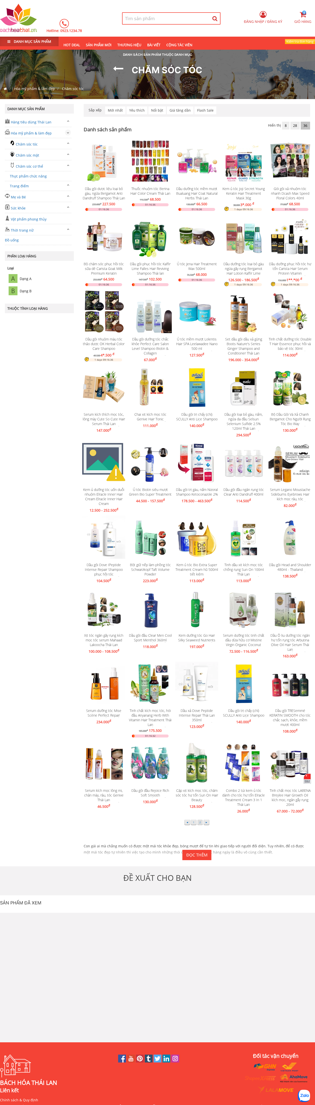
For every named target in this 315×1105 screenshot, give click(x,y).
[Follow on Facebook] (122, 1061)
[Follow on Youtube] (131, 1061)
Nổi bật (157, 110)
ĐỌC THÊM (196, 855)
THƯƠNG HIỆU (129, 45)
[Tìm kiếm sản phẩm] (214, 18)
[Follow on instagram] (175, 1061)
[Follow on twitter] (158, 1061)
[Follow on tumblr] (149, 1061)
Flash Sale (205, 110)
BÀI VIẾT (153, 45)
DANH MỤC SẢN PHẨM (32, 41)
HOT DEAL (71, 45)
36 (305, 125)
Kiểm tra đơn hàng (300, 41)
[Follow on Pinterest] (140, 1061)
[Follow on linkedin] (166, 1061)
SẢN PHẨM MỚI (98, 45)
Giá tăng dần (180, 110)
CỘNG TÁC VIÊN (179, 45)
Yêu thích (137, 110)
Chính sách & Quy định (19, 1100)
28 (295, 125)
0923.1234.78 (71, 30)
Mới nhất (115, 110)
